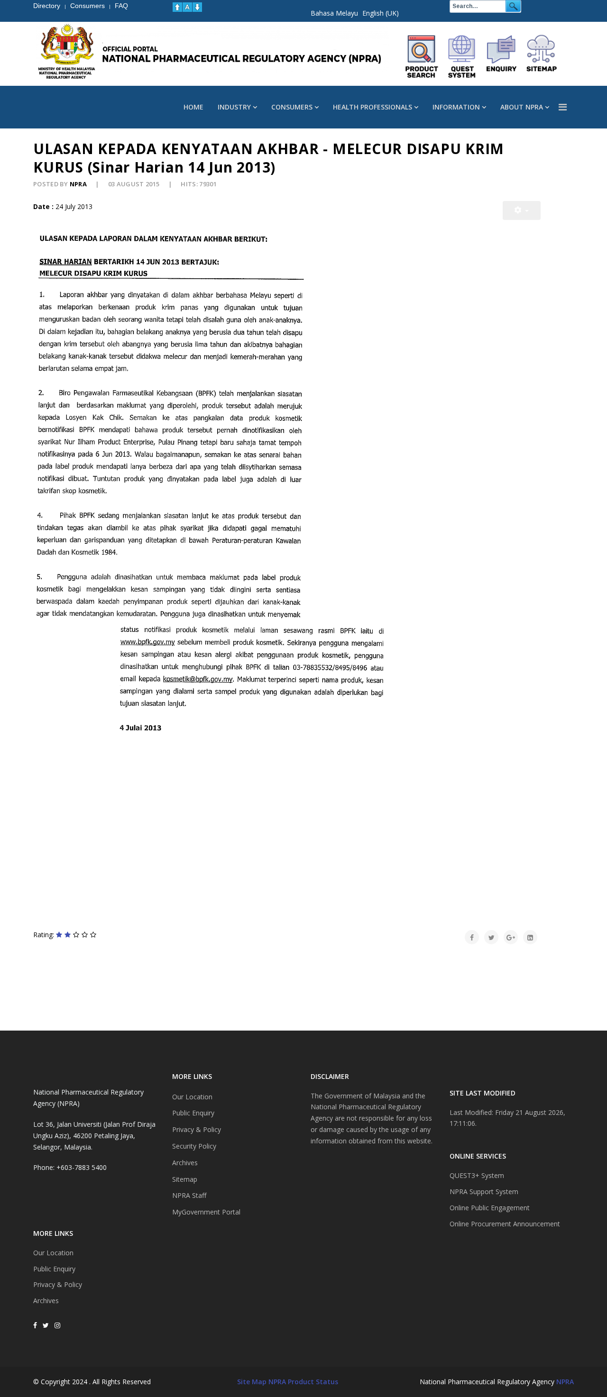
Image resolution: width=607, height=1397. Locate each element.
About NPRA (521, 106)
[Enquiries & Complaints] (502, 56)
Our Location (53, 1252)
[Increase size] (177, 7)
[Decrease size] (197, 7)
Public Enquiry (54, 1268)
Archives (46, 1300)
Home (193, 106)
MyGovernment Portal (206, 1211)
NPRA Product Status (303, 1381)
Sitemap (184, 1179)
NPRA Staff (189, 1195)
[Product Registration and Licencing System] (462, 56)
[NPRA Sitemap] (542, 56)
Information (456, 106)
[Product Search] (422, 56)
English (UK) (380, 13)
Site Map (252, 1381)
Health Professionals (372, 106)
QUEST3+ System (477, 1175)
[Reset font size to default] (187, 7)
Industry (234, 106)
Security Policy (194, 1145)
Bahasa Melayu (334, 13)
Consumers (292, 106)
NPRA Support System (484, 1191)
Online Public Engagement (490, 1207)
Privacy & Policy (57, 1284)
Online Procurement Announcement (505, 1223)
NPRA (565, 1381)
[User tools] (522, 210)
